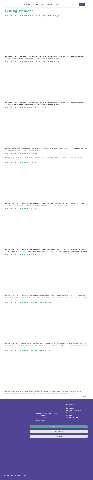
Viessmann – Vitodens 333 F (21, 162)
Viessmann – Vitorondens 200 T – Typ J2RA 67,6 (32, 61)
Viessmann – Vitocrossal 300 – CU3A (25, 107)
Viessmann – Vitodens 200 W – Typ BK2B (28, 302)
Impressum (7, 475)
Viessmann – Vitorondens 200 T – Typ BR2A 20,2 (32, 15)
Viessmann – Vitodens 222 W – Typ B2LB (28, 350)
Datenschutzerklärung (16, 475)
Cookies (24, 475)
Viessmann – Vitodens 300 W (21, 153)
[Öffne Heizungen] (38, 4)
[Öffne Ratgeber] (60, 4)
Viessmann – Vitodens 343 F (21, 208)
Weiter (85, 396)
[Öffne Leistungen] (30, 4)
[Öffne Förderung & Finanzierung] (53, 4)
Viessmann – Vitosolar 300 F (21, 254)
